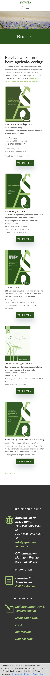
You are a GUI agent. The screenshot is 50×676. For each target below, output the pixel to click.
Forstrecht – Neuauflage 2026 (18, 124)
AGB (18, 624)
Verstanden (38, 674)
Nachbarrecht (22, 81)
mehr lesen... (25, 163)
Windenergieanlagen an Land (18, 363)
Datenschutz (24, 639)
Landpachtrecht (12, 287)
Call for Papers (25, 586)
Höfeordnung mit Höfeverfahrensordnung (24, 439)
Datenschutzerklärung (21, 674)
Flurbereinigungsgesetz (15, 211)
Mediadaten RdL (26, 617)
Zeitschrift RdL (34, 81)
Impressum (23, 632)
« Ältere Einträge (11, 473)
